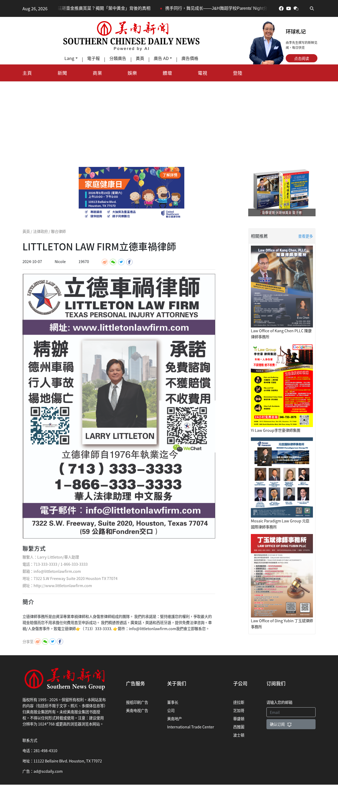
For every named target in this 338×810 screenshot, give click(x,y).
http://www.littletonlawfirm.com (63, 585)
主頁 (27, 72)
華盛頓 (238, 718)
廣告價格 (189, 58)
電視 (202, 72)
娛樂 (132, 72)
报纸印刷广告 (137, 702)
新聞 (62, 72)
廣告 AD (161, 58)
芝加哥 (238, 710)
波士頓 (238, 735)
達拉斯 (238, 702)
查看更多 (305, 236)
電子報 (93, 58)
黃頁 (140, 58)
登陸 (237, 72)
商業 (97, 72)
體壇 (167, 72)
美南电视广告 (137, 710)
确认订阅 (277, 724)
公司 (171, 710)
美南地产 (174, 718)
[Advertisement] (169, 121)
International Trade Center (190, 726)
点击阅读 (301, 58)
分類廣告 (117, 58)
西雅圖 (238, 726)
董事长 (172, 702)
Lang (69, 58)
